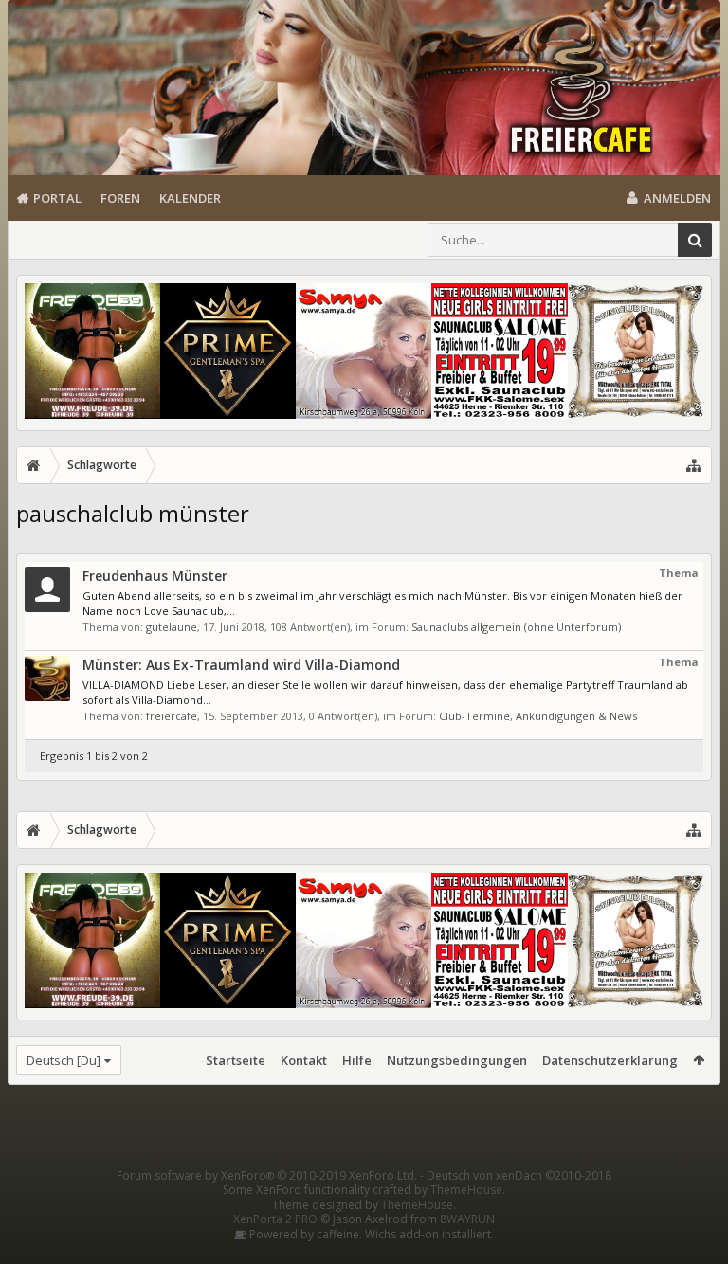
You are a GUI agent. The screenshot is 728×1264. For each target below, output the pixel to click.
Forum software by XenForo (267, 1175)
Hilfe (357, 1060)
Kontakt (304, 1060)
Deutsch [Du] (63, 1060)
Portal (57, 198)
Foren (120, 198)
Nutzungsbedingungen (457, 1060)
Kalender (190, 198)
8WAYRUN (467, 1219)
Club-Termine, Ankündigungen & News (538, 716)
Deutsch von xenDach (519, 1175)
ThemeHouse (466, 1190)
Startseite (235, 1060)
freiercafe (171, 716)
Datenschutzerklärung (610, 1060)
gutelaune (171, 627)
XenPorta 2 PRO (275, 1219)
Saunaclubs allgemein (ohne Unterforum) (516, 627)
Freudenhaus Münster (155, 576)
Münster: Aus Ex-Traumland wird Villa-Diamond (241, 665)
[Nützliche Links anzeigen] (694, 465)
